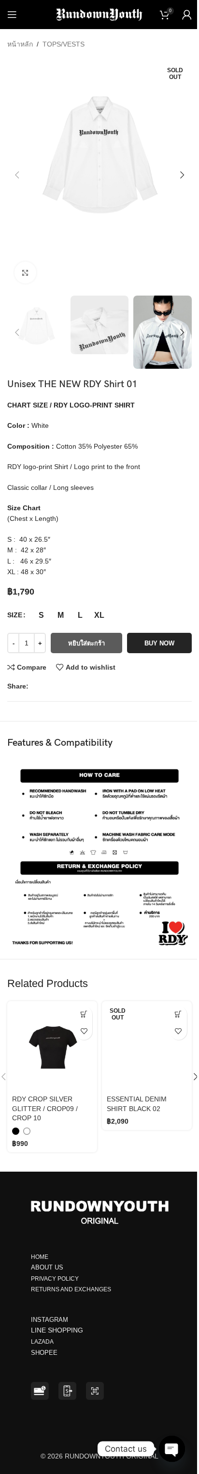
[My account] (187, 14)
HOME (39, 1257)
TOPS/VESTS (64, 44)
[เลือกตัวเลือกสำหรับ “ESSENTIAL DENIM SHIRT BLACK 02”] (178, 1014)
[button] (17, 175)
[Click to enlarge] (25, 272)
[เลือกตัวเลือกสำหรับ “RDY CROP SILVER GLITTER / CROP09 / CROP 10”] (83, 1014)
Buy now (159, 643)
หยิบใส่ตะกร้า (86, 643)
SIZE (14, 615)
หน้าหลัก (20, 44)
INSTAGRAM (49, 1319)
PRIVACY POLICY (55, 1278)
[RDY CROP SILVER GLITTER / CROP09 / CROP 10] (52, 1046)
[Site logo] (100, 14)
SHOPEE (45, 1352)
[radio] (41, 615)
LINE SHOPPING (59, 1330)
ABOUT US (47, 1267)
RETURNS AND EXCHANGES (71, 1289)
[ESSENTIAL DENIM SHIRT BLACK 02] (147, 1046)
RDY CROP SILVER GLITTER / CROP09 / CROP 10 (45, 1108)
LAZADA (43, 1341)
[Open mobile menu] (12, 14)
